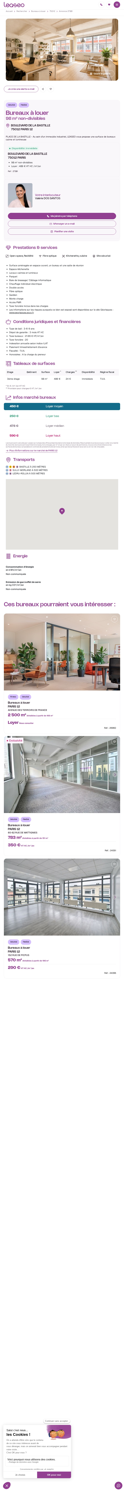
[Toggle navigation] (117, 4)
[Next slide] (115, 652)
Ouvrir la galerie (102, 74)
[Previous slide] (9, 652)
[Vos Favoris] (109, 4)
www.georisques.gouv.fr (21, 312)
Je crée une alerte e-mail (21, 89)
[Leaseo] (14, 4)
